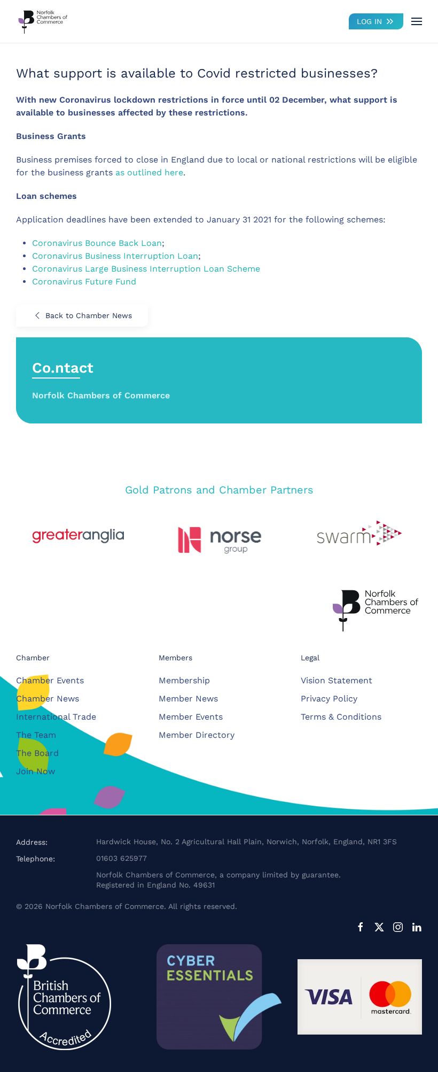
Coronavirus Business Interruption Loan (115, 256)
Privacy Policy (329, 698)
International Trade (56, 717)
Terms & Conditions (341, 717)
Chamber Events (50, 680)
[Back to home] (42, 21)
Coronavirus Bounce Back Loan (97, 243)
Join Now (35, 771)
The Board (37, 753)
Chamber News (47, 698)
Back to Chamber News (88, 315)
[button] (416, 21)
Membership (184, 680)
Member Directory (196, 735)
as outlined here (149, 172)
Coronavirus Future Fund (84, 281)
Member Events (191, 717)
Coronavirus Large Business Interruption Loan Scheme (146, 269)
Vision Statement (336, 680)
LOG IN (369, 21)
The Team (36, 735)
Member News (188, 698)
